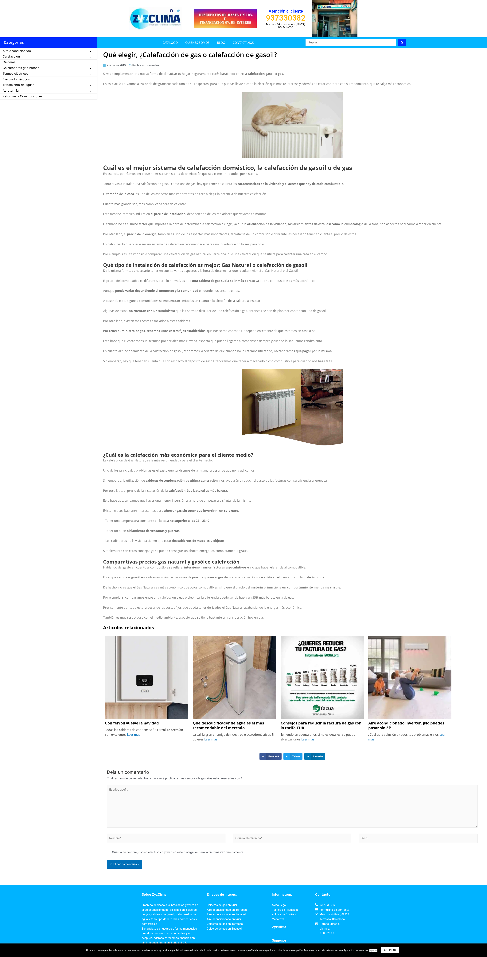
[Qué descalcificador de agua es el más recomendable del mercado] (234, 677)
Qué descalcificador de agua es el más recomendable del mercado (228, 725)
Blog (221, 43)
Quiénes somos (197, 43)
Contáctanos (243, 43)
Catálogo (170, 43)
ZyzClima (279, 927)
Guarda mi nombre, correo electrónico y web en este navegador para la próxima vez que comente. (178, 852)
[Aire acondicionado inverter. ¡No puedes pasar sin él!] (409, 677)
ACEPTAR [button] (390, 950)
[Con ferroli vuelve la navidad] (146, 677)
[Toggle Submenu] (90, 51)
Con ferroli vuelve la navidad (132, 723)
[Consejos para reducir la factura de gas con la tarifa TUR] (322, 677)
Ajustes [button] (373, 950)
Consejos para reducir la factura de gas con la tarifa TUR (321, 725)
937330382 (285, 18)
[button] (270, 756)
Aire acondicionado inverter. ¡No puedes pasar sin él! (406, 725)
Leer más (133, 734)
